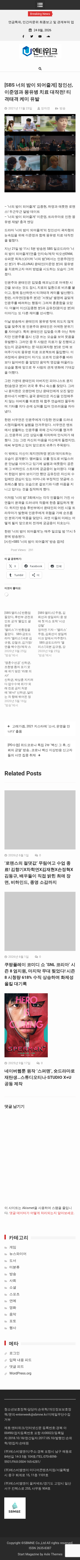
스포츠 (14, 1294)
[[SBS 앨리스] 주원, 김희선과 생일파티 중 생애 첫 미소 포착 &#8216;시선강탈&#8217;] (54, 634)
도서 (12, 1261)
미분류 (14, 1267)
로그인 (14, 1353)
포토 (12, 1321)
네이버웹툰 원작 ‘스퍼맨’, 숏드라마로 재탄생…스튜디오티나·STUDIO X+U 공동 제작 (39, 1077)
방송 (62, 108)
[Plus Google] (48, 36)
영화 (12, 1308)
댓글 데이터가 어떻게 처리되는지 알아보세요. (41, 1213)
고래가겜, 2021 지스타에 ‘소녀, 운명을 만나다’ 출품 (39, 728)
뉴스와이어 (17, 1254)
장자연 (45, 108)
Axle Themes (53, 1554)
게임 (12, 1247)
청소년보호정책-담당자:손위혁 (26, 1409)
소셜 (12, 1287)
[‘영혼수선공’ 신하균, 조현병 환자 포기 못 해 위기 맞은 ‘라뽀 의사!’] (21, 684)
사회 (12, 1281)
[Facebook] (23, 36)
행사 (12, 1328)
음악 (12, 1314)
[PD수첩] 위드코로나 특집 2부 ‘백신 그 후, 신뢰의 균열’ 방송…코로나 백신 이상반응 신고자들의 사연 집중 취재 (40, 750)
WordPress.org (20, 1373)
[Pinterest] (56, 36)
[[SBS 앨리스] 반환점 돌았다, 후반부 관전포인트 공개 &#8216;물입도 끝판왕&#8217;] (21, 634)
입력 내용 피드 (20, 1360)
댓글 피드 (16, 1366)
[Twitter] (31, 36)
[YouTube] (40, 36)
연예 (12, 1301)
